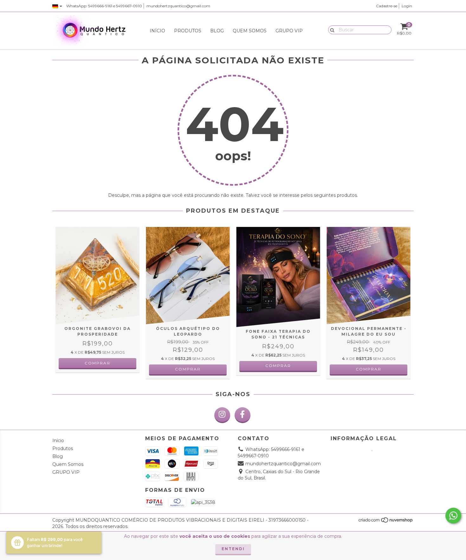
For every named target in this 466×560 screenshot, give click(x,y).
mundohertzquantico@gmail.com (178, 5)
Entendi (233, 548)
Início (157, 31)
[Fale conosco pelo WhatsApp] (453, 516)
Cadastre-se (386, 5)
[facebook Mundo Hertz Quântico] (242, 415)
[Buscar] (330, 29)
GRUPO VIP (289, 31)
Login (407, 5)
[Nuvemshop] (386, 521)
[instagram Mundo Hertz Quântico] (222, 415)
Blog (217, 31)
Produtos (187, 31)
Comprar (188, 369)
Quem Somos (250, 31)
